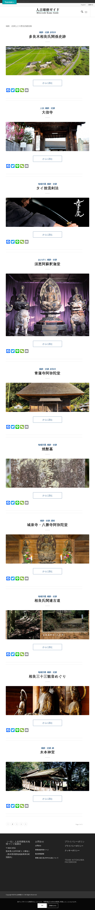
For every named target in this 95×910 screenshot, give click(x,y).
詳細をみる (53, 906)
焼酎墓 (47, 448)
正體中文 (90, 5)
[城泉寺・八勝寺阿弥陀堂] (47, 549)
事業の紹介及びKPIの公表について (47, 858)
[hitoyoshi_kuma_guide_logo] (47, 12)
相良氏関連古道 (47, 600)
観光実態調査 (39, 854)
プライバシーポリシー (74, 846)
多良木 (53, 32)
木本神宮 (47, 752)
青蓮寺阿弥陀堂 (47, 373)
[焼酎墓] (47, 473)
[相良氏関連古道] (47, 624)
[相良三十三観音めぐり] (47, 700)
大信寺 (47, 112)
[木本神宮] (47, 776)
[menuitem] (83, 4)
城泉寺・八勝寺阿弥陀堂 (47, 524)
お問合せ (38, 846)
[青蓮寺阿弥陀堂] (47, 397)
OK (42, 906)
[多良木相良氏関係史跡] (47, 60)
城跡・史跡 (44, 32)
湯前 (53, 520)
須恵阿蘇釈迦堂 (47, 263)
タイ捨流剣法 (47, 188)
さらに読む (47, 82)
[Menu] (86, 12)
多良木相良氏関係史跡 (47, 36)
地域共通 (42, 184)
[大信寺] (47, 136)
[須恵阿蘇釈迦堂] (47, 305)
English (83, 5)
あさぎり (42, 259)
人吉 (42, 108)
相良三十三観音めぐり (47, 676)
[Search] (81, 12)
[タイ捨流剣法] (47, 212)
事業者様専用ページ (42, 850)
